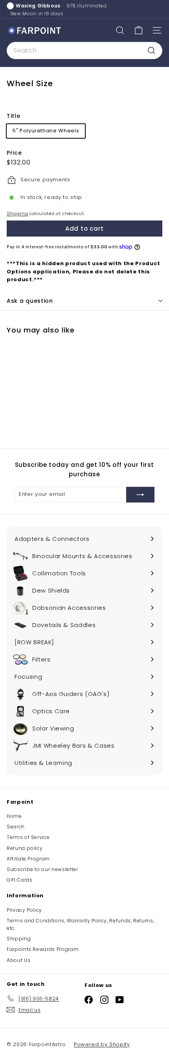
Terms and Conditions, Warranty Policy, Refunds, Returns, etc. (80, 924)
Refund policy (24, 848)
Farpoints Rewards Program (43, 949)
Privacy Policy (24, 910)
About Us (18, 960)
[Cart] (138, 30)
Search (16, 826)
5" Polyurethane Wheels (46, 130)
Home (14, 816)
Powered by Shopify (102, 1044)
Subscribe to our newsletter (42, 869)
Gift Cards (20, 880)
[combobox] (84, 50)
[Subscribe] (140, 494)
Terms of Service (28, 837)
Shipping (17, 213)
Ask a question (30, 301)
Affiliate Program (28, 858)
